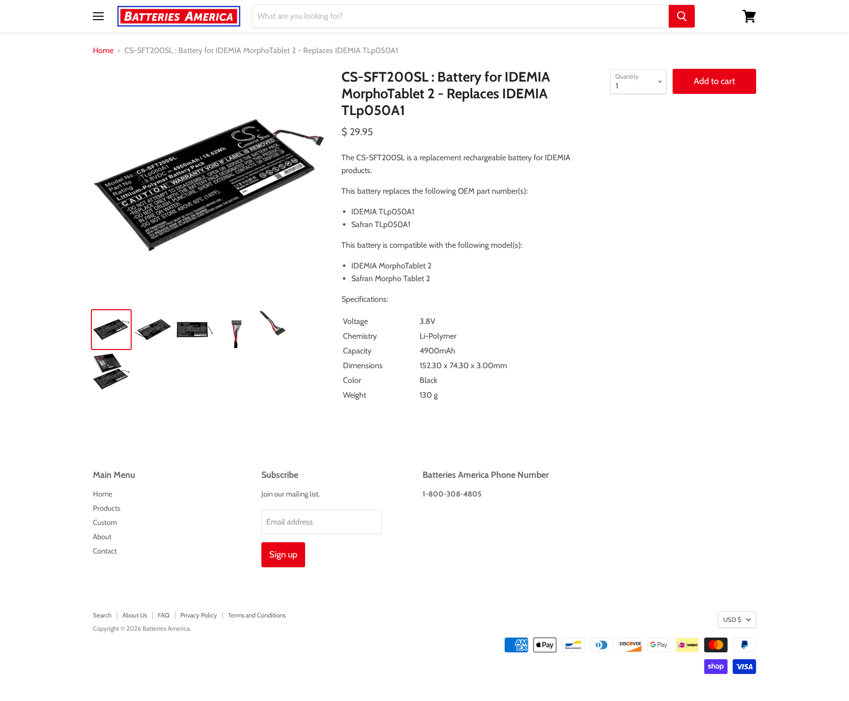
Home (103, 50)
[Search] (682, 16)
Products (106, 508)
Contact (105, 551)
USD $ (732, 619)
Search (102, 615)
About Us (134, 615)
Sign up (283, 554)
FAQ (164, 615)
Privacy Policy (198, 615)
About (102, 536)
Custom (105, 522)
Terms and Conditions (256, 615)
